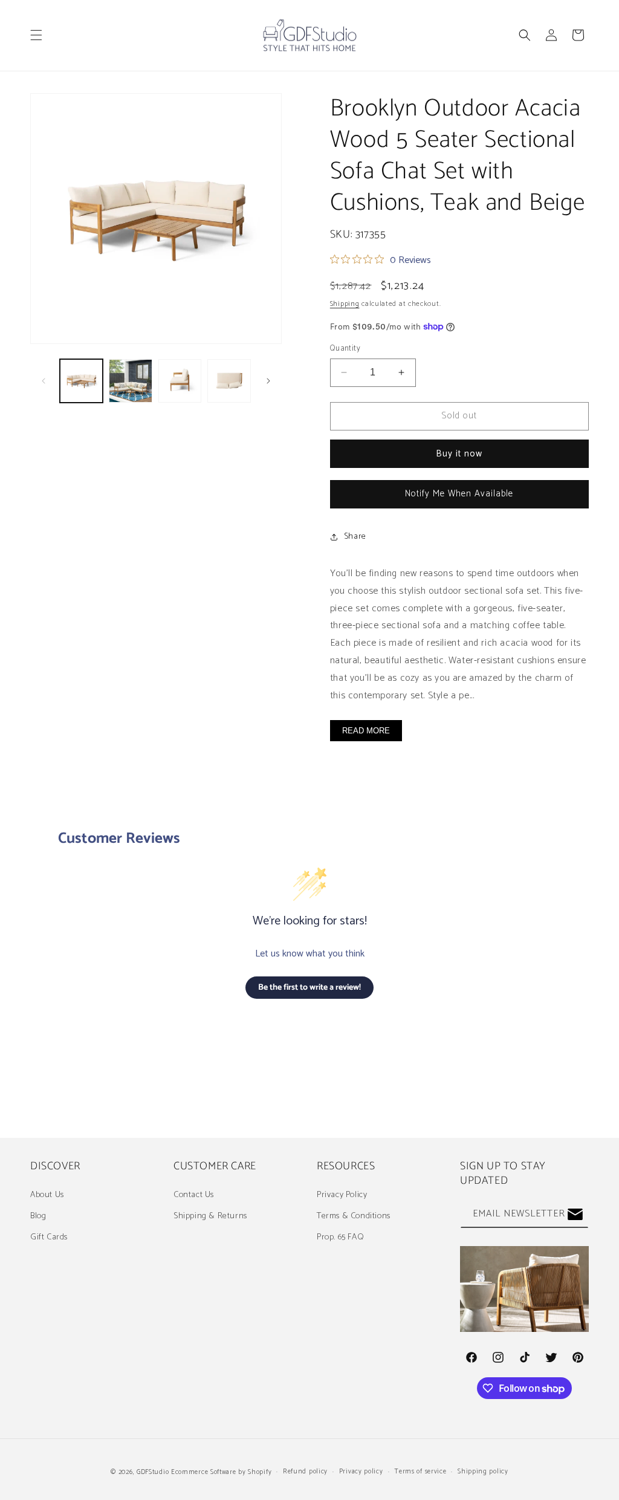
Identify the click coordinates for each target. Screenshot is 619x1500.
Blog (38, 1216)
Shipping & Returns (210, 1216)
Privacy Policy (342, 1195)
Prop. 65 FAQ (340, 1237)
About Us (47, 1195)
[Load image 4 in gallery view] (228, 380)
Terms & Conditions (354, 1216)
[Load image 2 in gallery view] (130, 380)
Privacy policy (361, 1471)
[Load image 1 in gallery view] (81, 380)
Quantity (345, 349)
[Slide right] (268, 381)
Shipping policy (483, 1471)
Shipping (345, 304)
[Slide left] (43, 381)
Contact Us (193, 1195)
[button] (36, 35)
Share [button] (355, 537)
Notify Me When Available (459, 493)
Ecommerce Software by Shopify (221, 1472)
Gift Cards (49, 1237)
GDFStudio (153, 1472)
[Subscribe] (575, 1214)
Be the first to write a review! (309, 988)
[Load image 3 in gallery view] (179, 380)
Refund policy (305, 1471)
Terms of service (420, 1471)
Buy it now (459, 453)
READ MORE (366, 730)
